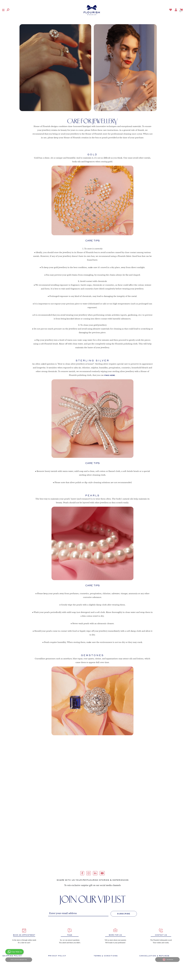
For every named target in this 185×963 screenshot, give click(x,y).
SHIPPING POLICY (12, 956)
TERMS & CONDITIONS (106, 956)
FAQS (69, 935)
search (38, 10)
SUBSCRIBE (123, 914)
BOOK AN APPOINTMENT (24, 935)
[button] (3, 10)
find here (109, 375)
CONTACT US (161, 935)
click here (125, 875)
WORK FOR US (115, 935)
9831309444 (92, 891)
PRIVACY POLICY (57, 956)
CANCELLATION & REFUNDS (154, 956)
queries (170, 959)
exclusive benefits (19, 959)
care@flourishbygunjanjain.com (92, 883)
